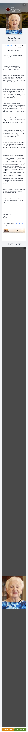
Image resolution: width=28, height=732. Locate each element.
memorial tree (19, 223)
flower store (18, 225)
